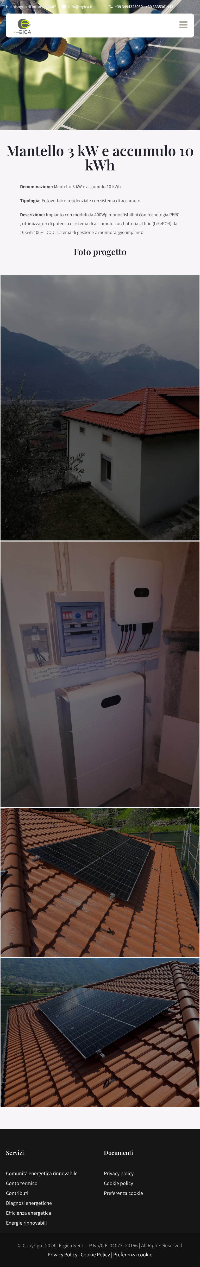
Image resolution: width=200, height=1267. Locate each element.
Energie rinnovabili (26, 1222)
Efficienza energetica (28, 1212)
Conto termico (22, 1183)
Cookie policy (118, 1183)
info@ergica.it (80, 6)
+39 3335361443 (159, 6)
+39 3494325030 (129, 6)
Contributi (17, 1193)
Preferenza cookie (123, 1193)
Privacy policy (119, 1173)
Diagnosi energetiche (29, 1203)
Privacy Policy (62, 1254)
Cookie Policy (95, 1254)
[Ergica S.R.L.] (22, 27)
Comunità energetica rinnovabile (42, 1173)
